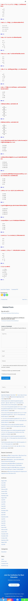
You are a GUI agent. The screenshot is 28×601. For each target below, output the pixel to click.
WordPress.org (4, 565)
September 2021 (4, 516)
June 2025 (3, 502)
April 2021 (3, 525)
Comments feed (4, 563)
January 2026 (4, 491)
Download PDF (14, 289)
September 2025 (4, 495)
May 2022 (3, 512)
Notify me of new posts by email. (9, 374)
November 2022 (4, 510)
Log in (2, 559)
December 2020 (4, 533)
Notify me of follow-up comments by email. (11, 370)
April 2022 (3, 514)
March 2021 (3, 527)
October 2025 (4, 493)
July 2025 (3, 499)
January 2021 (4, 531)
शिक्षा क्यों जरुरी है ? (5, 311)
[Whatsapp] (7, 295)
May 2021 (3, 523)
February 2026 (4, 489)
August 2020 (4, 542)
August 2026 (4, 480)
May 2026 (3, 485)
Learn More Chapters (5, 289)
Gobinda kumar (4, 463)
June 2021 (3, 521)
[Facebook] (4, 295)
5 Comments (3, 320)
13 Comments (3, 313)
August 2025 (4, 497)
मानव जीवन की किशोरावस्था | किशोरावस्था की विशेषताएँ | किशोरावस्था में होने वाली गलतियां (12, 318)
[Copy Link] (2, 295)
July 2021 (3, 519)
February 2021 (4, 529)
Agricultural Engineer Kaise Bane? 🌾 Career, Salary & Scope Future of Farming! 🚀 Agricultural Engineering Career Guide (14, 396)
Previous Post (3, 299)
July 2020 (3, 544)
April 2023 (3, 508)
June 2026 (3, 482)
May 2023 (3, 506)
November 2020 (4, 535)
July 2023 (3, 504)
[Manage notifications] (3, 598)
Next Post (25, 299)
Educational (9, 313)
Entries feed (4, 561)
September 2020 (4, 540)
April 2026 (3, 487)
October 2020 (4, 538)
